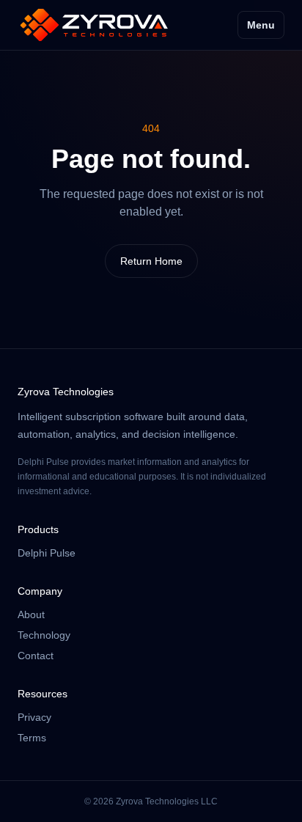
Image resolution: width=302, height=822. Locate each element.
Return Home (151, 261)
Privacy (34, 717)
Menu (261, 25)
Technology (44, 635)
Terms (32, 738)
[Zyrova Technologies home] (95, 25)
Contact (36, 655)
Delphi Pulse (47, 553)
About (31, 614)
